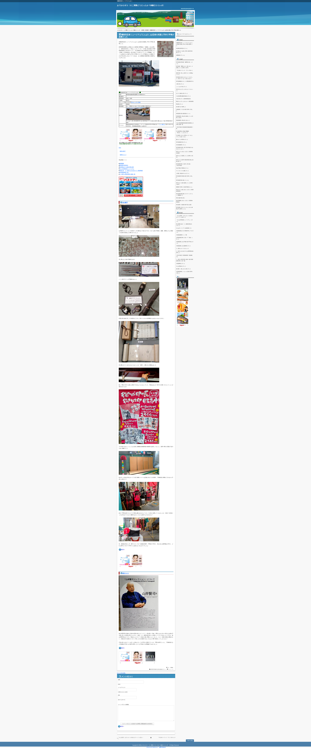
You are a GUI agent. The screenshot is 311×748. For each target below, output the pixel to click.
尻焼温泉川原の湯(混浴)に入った (183, 113)
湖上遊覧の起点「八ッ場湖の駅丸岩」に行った (184, 224)
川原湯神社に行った (180, 263)
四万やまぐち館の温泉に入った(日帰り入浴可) (184, 183)
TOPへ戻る (190, 740)
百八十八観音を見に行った (182, 93)
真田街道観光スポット (161, 669)
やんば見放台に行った (181, 266)
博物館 (171, 667)
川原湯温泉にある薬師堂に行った (183, 245)
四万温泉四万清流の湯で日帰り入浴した (184, 177)
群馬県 (143, 30)
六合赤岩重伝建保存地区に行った (183, 96)
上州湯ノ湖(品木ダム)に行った (182, 173)
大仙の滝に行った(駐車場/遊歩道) (183, 98)
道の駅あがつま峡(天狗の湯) (126, 167)
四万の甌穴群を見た (180, 197)
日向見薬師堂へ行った (181, 144)
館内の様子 (123, 151)
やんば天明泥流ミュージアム (126, 168)
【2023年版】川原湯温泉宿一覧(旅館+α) (184, 256)
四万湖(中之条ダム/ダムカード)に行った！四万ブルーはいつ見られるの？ (184, 78)
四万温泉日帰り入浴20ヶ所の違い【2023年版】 (183, 164)
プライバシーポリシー (152, 747)
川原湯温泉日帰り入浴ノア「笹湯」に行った (184, 238)
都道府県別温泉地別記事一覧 (187, 8)
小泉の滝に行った (180, 84)
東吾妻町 (147, 30)
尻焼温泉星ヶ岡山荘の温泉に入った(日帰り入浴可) (184, 117)
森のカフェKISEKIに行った (182, 139)
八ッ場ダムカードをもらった (182, 248)
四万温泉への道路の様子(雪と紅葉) (183, 204)
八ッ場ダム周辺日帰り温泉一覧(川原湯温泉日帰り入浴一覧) (184, 260)
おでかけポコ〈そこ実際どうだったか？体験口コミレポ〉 (141, 5)
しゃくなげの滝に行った (181, 86)
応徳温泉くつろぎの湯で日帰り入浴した (184, 110)
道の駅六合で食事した (181, 106)
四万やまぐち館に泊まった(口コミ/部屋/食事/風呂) (184, 190)
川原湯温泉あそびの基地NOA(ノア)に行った (184, 231)
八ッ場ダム (162, 124)
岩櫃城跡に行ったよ (180, 55)
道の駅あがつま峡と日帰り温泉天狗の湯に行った (184, 52)
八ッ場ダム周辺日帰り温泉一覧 (127, 174)
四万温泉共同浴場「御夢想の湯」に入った (184, 63)
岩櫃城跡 (121, 163)
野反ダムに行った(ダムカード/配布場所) (185, 101)
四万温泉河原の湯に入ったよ (182, 180)
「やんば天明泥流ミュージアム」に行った (184, 220)
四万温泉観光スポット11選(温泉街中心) (184, 81)
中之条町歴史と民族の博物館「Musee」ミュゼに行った (182, 132)
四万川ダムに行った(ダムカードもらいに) (184, 90)
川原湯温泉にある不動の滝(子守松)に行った (184, 242)
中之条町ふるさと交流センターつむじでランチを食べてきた (184, 136)
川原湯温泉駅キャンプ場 (181, 234)
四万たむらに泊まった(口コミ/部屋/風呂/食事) (184, 152)
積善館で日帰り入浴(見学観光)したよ (184, 187)
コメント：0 (170, 669)
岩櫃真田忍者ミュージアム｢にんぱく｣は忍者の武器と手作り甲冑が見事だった (184, 44)
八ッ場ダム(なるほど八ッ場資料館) (134, 170)
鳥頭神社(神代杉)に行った (181, 48)
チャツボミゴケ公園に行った (182, 170)
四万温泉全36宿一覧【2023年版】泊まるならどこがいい (184, 148)
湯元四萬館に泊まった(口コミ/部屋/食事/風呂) (184, 201)
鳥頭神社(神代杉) (123, 165)
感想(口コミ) (123, 154)
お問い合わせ (162, 747)
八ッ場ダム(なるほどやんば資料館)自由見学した (184, 252)
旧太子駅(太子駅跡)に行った (182, 168)
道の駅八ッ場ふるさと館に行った (183, 268)
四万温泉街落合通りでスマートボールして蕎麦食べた (184, 194)
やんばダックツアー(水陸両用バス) (183, 228)
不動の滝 (121, 170)
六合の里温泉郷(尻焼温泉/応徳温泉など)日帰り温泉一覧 (185, 123)
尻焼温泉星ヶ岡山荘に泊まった (183, 120)
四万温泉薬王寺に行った (181, 142)
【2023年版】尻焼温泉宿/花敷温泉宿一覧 (184, 128)
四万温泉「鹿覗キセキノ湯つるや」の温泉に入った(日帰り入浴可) (184, 67)
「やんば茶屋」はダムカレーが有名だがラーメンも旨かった (184, 216)
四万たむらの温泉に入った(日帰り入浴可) (184, 156)
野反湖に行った (179, 104)
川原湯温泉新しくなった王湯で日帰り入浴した (184, 272)
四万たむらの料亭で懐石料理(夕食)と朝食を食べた (184, 160)
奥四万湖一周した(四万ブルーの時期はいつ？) (184, 73)
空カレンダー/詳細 (135, 102)
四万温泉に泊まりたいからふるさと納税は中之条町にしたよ (184, 208)
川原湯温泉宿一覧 (123, 172)
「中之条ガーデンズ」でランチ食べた (166, 737)
